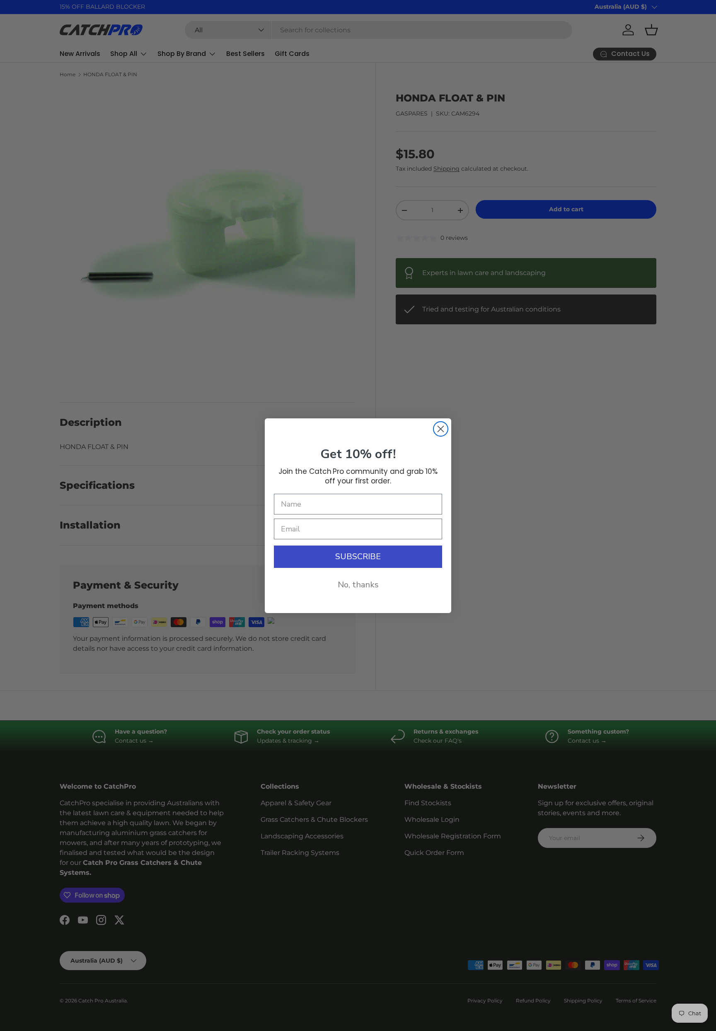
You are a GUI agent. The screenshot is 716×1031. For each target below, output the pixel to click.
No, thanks (358, 584)
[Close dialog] (440, 429)
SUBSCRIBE (358, 556)
